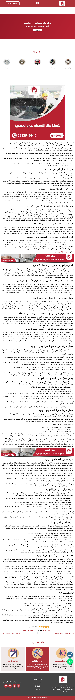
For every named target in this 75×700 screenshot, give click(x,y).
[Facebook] (18, 686)
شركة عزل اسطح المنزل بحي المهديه (37, 23)
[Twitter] (10, 686)
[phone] (70, 655)
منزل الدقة (30, 697)
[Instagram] (14, 686)
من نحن (37, 689)
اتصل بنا (37, 686)
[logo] (62, 3)
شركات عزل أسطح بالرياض (61, 252)
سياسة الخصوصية (37, 682)
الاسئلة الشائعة (37, 679)
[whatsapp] (70, 661)
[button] (37, 3)
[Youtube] (6, 686)
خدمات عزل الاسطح (28, 630)
